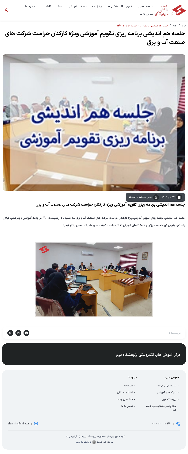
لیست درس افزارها (167, 386)
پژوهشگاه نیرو (169, 399)
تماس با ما (146, 14)
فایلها (48, 6)
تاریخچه (128, 386)
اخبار (60, 6)
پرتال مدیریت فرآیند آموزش (85, 6)
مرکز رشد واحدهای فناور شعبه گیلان (161, 408)
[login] (6, 10)
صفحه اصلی (145, 6)
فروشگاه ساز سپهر (83, 442)
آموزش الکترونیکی (122, 6)
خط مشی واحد (125, 399)
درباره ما (30, 6)
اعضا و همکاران (125, 392)
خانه (183, 26)
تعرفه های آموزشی (166, 392)
